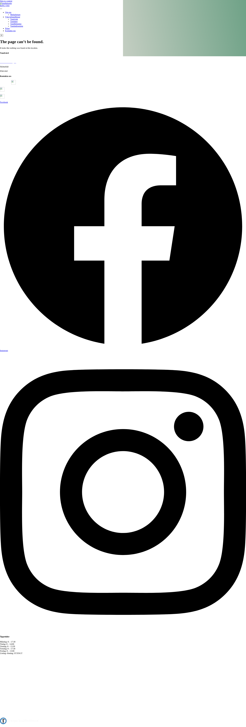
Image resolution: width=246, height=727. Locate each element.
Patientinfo (38, 726)
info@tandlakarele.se (13, 91)
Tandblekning (15, 24)
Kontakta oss (10, 31)
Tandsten (14, 21)
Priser (7, 28)
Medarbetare (15, 15)
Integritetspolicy (63, 726)
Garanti (50, 726)
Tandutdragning (16, 26)
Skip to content (6, 1)
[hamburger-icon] (1, 8)
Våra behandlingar (12, 17)
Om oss (8, 12)
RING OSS (4, 6)
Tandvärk (14, 19)
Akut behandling (7, 58)
